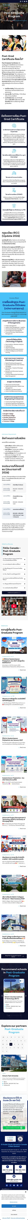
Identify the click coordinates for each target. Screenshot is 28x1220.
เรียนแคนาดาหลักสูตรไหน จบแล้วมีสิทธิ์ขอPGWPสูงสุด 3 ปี (13, 700)
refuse (14, 1210)
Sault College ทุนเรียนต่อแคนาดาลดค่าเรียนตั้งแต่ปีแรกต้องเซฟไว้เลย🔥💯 (13, 937)
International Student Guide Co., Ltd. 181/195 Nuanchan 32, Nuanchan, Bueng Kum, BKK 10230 (14, 1151)
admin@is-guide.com (14, 1179)
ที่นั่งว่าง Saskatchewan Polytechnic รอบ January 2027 (12, 739)
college (6, 994)
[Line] (20, 1)
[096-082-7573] (20, 1166)
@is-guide (14, 1121)
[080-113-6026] (7, 1166)
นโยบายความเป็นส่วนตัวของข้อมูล (18, 1218)
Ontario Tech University (10, 1076)
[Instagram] (22, 1)
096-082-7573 (20, 1170)
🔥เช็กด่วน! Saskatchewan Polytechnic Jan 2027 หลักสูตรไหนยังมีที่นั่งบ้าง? (13, 661)
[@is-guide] (14, 1117)
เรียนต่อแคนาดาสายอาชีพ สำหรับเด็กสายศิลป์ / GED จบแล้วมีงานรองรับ (13, 858)
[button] (25, 1192)
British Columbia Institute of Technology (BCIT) (13, 998)
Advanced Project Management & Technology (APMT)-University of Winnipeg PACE (14, 819)
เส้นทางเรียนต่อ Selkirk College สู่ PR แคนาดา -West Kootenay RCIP (13, 898)
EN (26, 6)
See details (14, 1214)
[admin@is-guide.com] (14, 1176)
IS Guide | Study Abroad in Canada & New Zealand (14, 1145)
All (3, 1037)
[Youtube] (24, 1)
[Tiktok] (21, 1185)
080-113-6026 (7, 1170)
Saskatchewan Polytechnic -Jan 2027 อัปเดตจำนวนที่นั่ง (13, 779)
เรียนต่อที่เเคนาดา (6, 1189)
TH (23, 6)
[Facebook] (26, 1)
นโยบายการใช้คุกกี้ (6, 1218)
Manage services (13, 1202)
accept (14, 1206)
